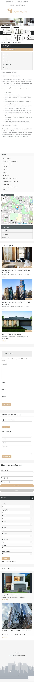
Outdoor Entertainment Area (10, 178)
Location (4, 504)
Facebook (6, 230)
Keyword (4, 545)
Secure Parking (6, 184)
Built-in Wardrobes (7, 164)
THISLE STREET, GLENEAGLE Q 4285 (11, 334)
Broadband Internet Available (10, 161)
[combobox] (17, 506)
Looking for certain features (9, 561)
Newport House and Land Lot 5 (10, 595)
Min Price (4, 515)
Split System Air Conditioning (10, 187)
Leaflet (18, 223)
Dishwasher (6, 169)
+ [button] (3, 198)
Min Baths (4, 533)
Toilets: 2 (5, 190)
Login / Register (21, 5)
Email (3, 389)
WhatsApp (6, 237)
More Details (28, 274)
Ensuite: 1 (5, 172)
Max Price (4, 521)
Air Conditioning (7, 158)
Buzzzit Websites (21, 655)
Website (4, 396)
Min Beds (4, 527)
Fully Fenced (6, 175)
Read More (22, 597)
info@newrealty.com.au (21, 1)
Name (3, 382)
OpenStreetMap (24, 223)
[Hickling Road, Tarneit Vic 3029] (17, 208)
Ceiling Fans (6, 167)
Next (32, 33)
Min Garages (5, 539)
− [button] (3, 201)
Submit (12, 5)
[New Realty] (17, 11)
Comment (4, 364)
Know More (6, 427)
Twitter (6, 234)
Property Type (5, 510)
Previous (1, 33)
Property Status (6, 551)
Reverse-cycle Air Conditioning (10, 181)
